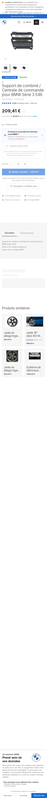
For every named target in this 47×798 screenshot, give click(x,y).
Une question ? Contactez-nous (25, 186)
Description (9, 233)
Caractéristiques (27, 233)
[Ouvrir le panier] (36, 22)
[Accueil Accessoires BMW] (4, 22)
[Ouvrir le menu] (42, 22)
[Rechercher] (19, 22)
